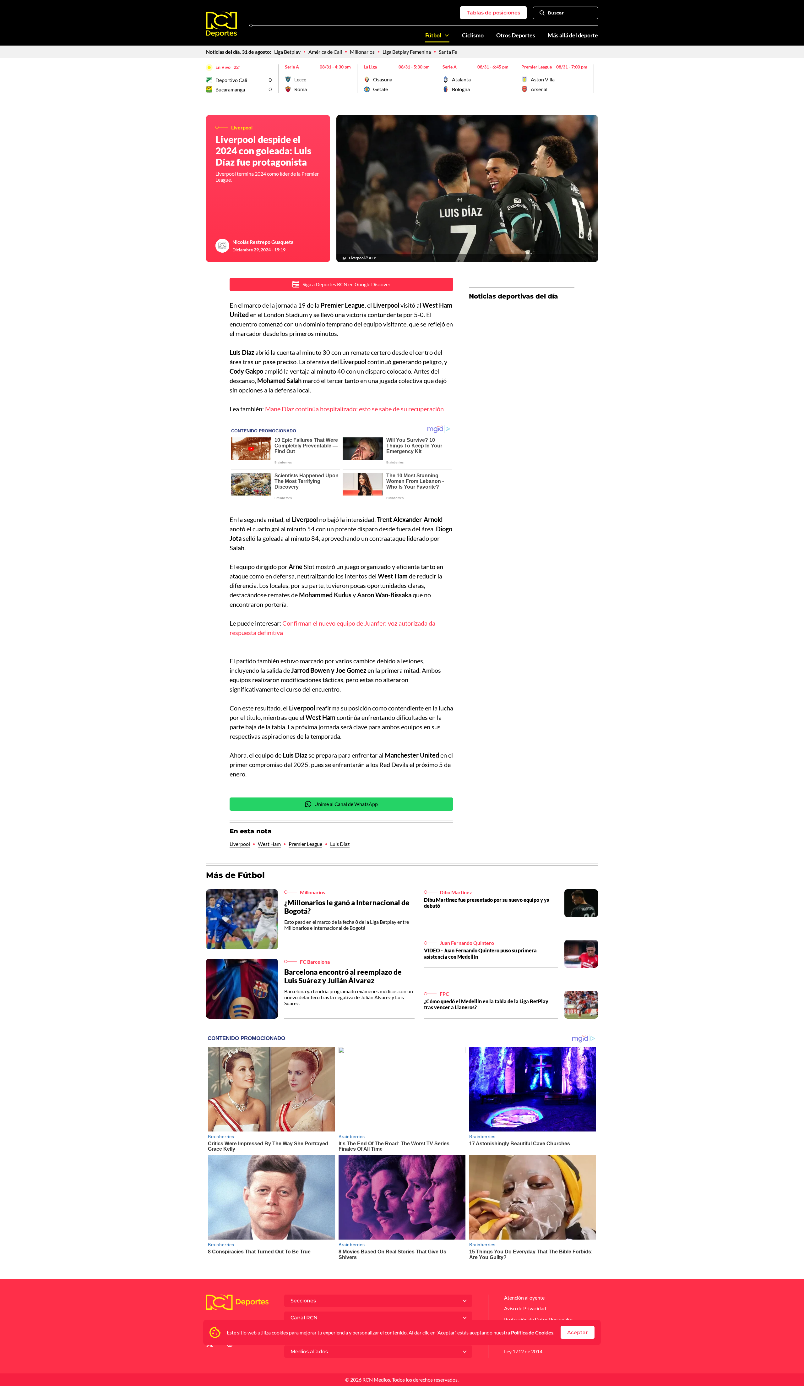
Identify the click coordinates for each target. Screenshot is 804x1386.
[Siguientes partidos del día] (593, 78)
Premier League (305, 844)
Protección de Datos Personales (538, 1319)
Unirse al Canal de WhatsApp (346, 804)
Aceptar (577, 1332)
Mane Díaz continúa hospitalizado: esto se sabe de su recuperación (354, 409)
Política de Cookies (532, 1332)
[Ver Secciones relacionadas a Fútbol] (446, 35)
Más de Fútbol (235, 875)
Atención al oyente (524, 1298)
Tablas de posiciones (493, 13)
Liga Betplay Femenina (407, 52)
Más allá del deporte (573, 35)
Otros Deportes (515, 35)
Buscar (556, 13)
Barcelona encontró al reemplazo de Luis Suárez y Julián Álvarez (343, 976)
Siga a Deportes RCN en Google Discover (346, 284)
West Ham (269, 844)
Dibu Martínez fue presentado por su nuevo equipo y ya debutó (487, 903)
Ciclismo (473, 35)
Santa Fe (448, 52)
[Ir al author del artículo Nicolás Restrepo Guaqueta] (222, 246)
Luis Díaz (340, 844)
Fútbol (433, 35)
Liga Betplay (287, 52)
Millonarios (362, 52)
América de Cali (325, 52)
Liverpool (240, 844)
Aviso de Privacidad (525, 1308)
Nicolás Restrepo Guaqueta (262, 242)
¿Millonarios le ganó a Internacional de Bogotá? (347, 907)
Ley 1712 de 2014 (523, 1351)
